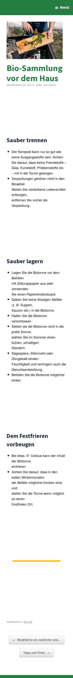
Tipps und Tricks (36, 652)
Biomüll (28, 622)
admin (52, 85)
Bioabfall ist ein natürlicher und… (36, 640)
